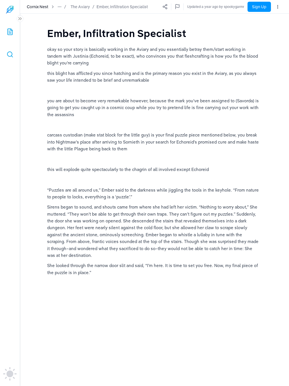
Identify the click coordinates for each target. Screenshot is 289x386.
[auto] (10, 374)
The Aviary (80, 6)
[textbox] (116, 33)
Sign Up (259, 6)
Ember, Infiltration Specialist (122, 6)
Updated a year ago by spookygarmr (215, 7)
